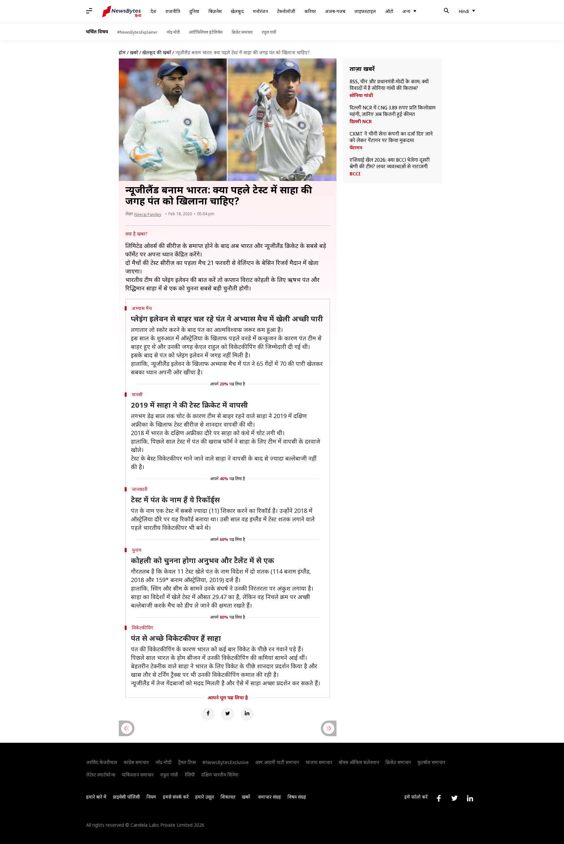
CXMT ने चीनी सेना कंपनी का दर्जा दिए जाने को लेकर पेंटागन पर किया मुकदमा (391, 137)
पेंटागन (356, 148)
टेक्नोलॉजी (286, 11)
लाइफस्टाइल (365, 11)
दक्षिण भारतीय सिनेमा (220, 774)
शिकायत (228, 797)
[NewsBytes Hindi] (121, 11)
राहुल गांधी (269, 32)
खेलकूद (237, 11)
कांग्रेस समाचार (136, 762)
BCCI (355, 174)
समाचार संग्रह (269, 797)
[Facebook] (207, 714)
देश (153, 11)
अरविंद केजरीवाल (101, 762)
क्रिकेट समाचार (242, 32)
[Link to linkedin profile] (470, 798)
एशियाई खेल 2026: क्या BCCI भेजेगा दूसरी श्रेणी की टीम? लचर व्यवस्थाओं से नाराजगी (390, 163)
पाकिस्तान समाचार (138, 774)
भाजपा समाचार (319, 762)
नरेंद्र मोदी (173, 32)
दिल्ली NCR (361, 121)
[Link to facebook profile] (438, 798)
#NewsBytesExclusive (225, 762)
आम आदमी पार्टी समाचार (277, 762)
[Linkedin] (247, 714)
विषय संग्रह (297, 797)
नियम (151, 797)
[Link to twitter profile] (454, 798)
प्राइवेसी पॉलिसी (126, 797)
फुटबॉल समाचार (431, 762)
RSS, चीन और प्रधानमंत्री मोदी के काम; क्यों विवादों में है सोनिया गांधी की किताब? (389, 85)
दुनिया (194, 11)
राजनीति (172, 11)
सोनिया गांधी (361, 95)
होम (122, 52)
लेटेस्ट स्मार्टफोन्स (100, 774)
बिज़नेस (215, 11)
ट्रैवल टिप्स (187, 762)
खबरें (134, 52)
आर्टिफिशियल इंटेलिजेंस (206, 32)
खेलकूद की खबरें (156, 52)
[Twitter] (227, 714)
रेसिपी (190, 774)
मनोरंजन (260, 11)
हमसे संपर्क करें (176, 797)
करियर (310, 11)
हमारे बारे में (96, 797)
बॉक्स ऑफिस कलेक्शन (359, 762)
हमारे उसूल (204, 797)
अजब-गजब (335, 11)
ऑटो (389, 11)
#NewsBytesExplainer (137, 32)
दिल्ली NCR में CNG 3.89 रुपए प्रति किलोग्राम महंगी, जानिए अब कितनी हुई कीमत (392, 111)
